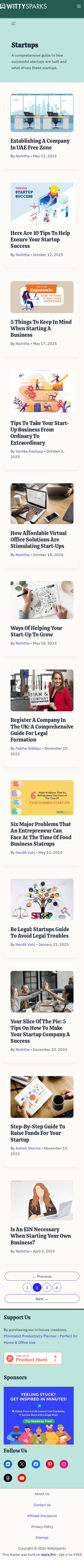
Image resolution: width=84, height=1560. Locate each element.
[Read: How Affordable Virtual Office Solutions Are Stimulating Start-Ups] (42, 503)
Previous (42, 1276)
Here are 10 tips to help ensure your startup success (40, 240)
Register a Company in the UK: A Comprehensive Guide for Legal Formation (42, 730)
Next (42, 1298)
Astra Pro (48, 1554)
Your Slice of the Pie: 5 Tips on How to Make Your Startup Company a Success (40, 1031)
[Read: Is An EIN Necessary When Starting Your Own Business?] (42, 1199)
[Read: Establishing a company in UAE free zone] (42, 112)
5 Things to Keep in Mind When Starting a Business (41, 329)
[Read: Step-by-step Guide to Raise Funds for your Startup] (42, 1096)
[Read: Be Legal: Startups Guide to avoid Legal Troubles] (42, 899)
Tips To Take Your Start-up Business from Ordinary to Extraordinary (39, 433)
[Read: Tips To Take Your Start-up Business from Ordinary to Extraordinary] (42, 391)
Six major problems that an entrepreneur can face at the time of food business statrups (40, 834)
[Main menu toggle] (79, 6)
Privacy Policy (42, 1526)
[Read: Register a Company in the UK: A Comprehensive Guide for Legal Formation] (42, 690)
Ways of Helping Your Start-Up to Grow (36, 631)
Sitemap (42, 1537)
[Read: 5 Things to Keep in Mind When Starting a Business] (42, 296)
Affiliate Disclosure (42, 1516)
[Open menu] (13, 24)
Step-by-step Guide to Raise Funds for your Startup (37, 1133)
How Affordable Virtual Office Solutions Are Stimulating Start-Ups (38, 540)
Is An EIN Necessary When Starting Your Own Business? (40, 1236)
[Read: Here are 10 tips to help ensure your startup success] (42, 202)
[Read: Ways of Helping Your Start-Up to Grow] (42, 599)
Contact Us (42, 1505)
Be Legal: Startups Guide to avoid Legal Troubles (39, 932)
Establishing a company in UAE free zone (40, 144)
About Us (42, 1494)
